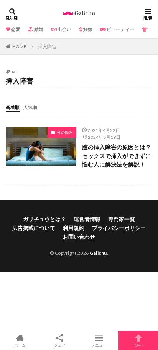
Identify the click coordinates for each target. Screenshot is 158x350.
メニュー (99, 345)
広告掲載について (33, 228)
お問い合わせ (79, 236)
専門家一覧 (121, 219)
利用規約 (73, 228)
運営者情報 (87, 219)
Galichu (98, 253)
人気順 (30, 107)
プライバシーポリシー (119, 228)
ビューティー (120, 29)
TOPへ (138, 345)
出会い (64, 29)
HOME (19, 46)
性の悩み (64, 132)
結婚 (38, 29)
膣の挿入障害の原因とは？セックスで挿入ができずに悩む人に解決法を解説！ (116, 155)
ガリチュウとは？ (44, 219)
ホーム (20, 345)
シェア (59, 345)
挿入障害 (47, 46)
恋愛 (15, 29)
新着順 (13, 107)
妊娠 (87, 29)
